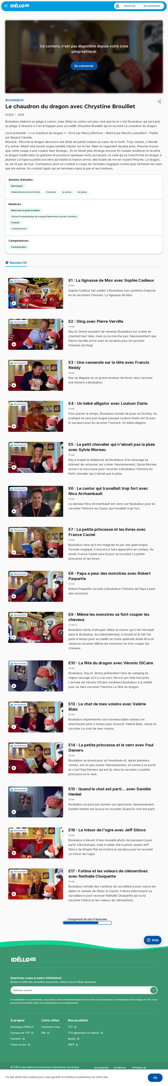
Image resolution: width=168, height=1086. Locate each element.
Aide (154, 941)
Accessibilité (101, 1067)
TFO (83, 1026)
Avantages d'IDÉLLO (21, 1026)
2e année (66, 192)
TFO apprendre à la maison (83, 1032)
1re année (51, 192)
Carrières (21, 1038)
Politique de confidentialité (140, 1069)
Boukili (83, 1038)
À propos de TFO (21, 1032)
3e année (82, 192)
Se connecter (152, 5)
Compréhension (19, 228)
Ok (155, 1077)
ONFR (83, 1044)
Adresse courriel (21, 992)
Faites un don (21, 1044)
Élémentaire (17, 186)
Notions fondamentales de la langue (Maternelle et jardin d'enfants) (44, 216)
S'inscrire (129, 5)
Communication (18, 247)
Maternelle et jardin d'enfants (25, 192)
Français (15, 222)
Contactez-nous (50, 1026)
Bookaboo (14, 100)
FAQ (50, 1032)
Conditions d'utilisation (120, 1069)
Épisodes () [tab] (16, 263)
